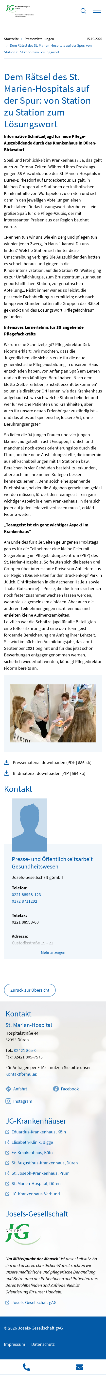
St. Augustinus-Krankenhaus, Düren (45, 1163)
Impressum (14, 1344)
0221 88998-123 (26, 894)
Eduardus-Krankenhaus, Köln (39, 1132)
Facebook (70, 1089)
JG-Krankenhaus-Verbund (36, 1194)
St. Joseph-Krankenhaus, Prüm (41, 1173)
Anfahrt (20, 1089)
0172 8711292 (24, 901)
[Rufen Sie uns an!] (26, 1367)
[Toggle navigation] (97, 11)
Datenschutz (43, 1344)
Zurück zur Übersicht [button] (29, 990)
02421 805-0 (25, 1050)
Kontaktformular (20, 1074)
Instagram (22, 1101)
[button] (53, 763)
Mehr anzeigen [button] (53, 952)
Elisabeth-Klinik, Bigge (32, 1142)
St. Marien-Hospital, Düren (36, 1183)
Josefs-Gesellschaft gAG (34, 1302)
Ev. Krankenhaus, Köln (32, 1152)
